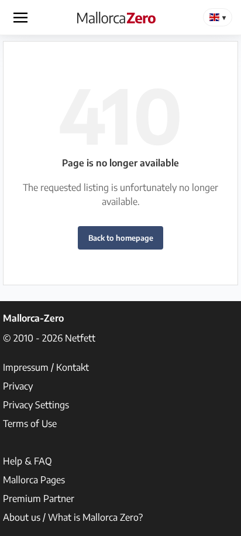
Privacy (18, 386)
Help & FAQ (27, 461)
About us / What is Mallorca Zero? (73, 517)
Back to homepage (120, 238)
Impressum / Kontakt (46, 367)
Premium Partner (38, 498)
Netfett (80, 338)
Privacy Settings (36, 405)
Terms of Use (30, 423)
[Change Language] (217, 17)
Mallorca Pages (34, 480)
